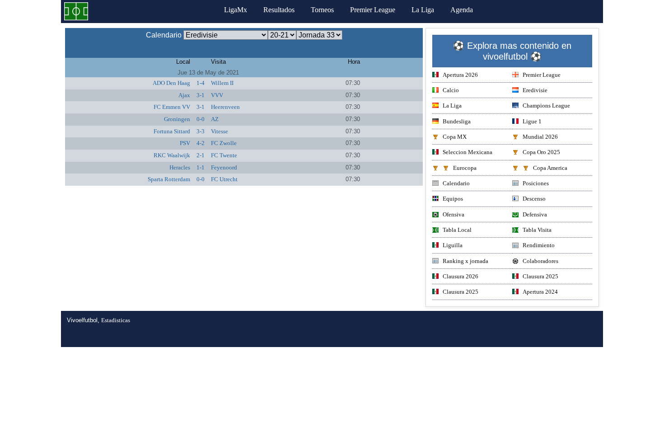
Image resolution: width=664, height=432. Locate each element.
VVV (217, 95)
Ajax (184, 95)
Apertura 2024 (540, 291)
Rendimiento (539, 245)
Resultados (279, 10)
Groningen (177, 119)
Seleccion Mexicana (467, 152)
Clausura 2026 (460, 276)
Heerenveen (225, 106)
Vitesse (219, 131)
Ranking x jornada (465, 261)
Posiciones (536, 183)
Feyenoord (224, 167)
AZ (215, 119)
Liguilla (453, 245)
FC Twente (224, 155)
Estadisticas (115, 320)
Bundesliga (457, 121)
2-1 (200, 155)
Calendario (456, 183)
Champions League (546, 105)
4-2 (200, 143)
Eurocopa (465, 167)
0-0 (200, 119)
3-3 (200, 131)
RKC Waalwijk (172, 155)
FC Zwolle (224, 143)
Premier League (372, 10)
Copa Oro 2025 (541, 152)
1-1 (200, 167)
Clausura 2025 (540, 276)
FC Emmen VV (172, 106)
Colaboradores (540, 261)
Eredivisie (535, 90)
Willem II (222, 83)
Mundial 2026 (540, 136)
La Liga (422, 10)
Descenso (534, 198)
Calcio (451, 90)
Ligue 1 (532, 121)
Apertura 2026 (460, 74)
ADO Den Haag (171, 83)
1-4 (200, 83)
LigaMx (235, 10)
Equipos (453, 198)
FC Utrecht (224, 179)
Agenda (461, 10)
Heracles (179, 167)
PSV (185, 143)
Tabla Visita (537, 229)
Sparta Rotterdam (169, 179)
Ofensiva (453, 214)
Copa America (550, 167)
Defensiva (535, 214)
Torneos (322, 10)
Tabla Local (457, 229)
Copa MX (455, 136)
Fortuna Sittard (172, 131)
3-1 (200, 95)
